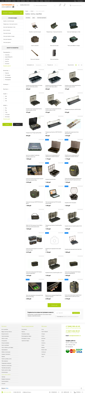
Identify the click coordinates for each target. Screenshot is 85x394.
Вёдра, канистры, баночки (7, 331)
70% (6, 100)
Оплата (43, 336)
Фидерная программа (6, 379)
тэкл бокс (28, 17)
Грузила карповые (5, 336)
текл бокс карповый (41, 17)
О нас (43, 329)
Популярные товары (26, 333)
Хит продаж (7, 75)
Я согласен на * (67, 316)
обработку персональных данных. (70, 316)
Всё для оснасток (5, 333)
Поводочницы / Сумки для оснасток (10, 24)
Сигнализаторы (5, 372)
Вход (75, 1)
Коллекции (44, 351)
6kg (6, 110)
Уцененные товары (25, 340)
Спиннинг (3, 383)
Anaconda (7, 54)
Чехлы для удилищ (7, 42)
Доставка (43, 338)
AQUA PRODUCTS (8, 57)
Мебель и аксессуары (6, 351)
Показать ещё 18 (7, 65)
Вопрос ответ (44, 349)
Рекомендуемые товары (26, 336)
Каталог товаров (8, 12)
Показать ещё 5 (6, 118)
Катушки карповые (5, 342)
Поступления (24, 329)
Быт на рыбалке (5, 329)
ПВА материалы (5, 361)
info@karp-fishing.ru (27, 392)
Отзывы (43, 333)
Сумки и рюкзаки (6, 30)
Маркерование (4, 349)
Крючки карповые (5, 345)
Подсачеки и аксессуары (7, 365)
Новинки (23, 331)
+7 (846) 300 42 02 (17, 392)
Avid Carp (7, 59)
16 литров (7, 114)
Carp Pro (7, 61)
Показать (7, 124)
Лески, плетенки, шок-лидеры (7, 347)
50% (6, 98)
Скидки (43, 340)
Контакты (43, 342)
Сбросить (18, 124)
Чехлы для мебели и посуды (8, 36)
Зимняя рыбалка (5, 381)
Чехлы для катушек (7, 33)
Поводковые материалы (6, 363)
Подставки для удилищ (6, 367)
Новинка (7, 73)
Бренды (43, 347)
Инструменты (4, 340)
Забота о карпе (5, 338)
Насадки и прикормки (6, 354)
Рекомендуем (8, 77)
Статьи (43, 345)
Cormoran (7, 63)
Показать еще (54, 305)
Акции (43, 356)
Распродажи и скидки (26, 338)
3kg (6, 108)
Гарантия (43, 354)
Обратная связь (7, 392)
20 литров (7, 116)
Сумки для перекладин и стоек (9, 27)
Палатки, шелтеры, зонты (7, 358)
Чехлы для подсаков (7, 39)
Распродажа (8, 79)
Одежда (3, 356)
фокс (34, 17)
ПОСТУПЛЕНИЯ (45, 331)
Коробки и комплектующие (8, 21)
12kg (6, 112)
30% (6, 96)
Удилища (3, 376)
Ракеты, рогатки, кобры (6, 370)
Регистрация (80, 1)
